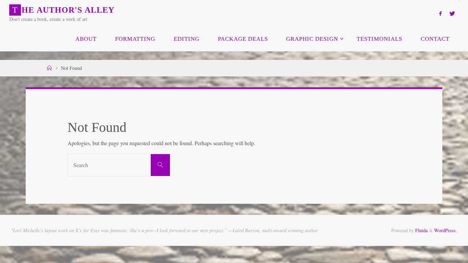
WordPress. (445, 230)
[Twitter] (451, 13)
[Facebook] (440, 13)
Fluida (421, 230)
